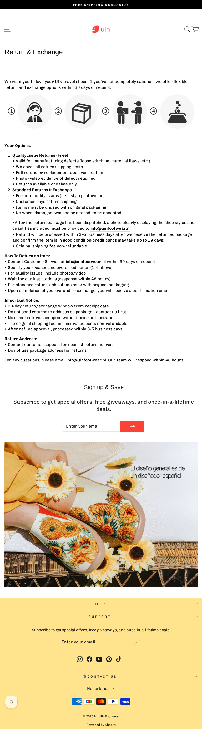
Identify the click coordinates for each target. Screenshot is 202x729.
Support (99, 617)
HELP (100, 604)
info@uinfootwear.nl (110, 228)
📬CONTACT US (99, 676)
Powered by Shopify (101, 725)
